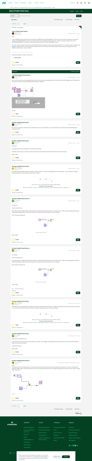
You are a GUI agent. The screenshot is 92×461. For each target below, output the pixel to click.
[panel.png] (28, 102)
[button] (13, 62)
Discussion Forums (24, 7)
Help (81, 11)
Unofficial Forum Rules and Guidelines (46, 186)
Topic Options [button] (14, 19)
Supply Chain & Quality (59, 437)
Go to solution (20, 27)
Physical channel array (19, 288)
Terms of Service (42, 435)
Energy (25, 437)
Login (77, 11)
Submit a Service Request (75, 437)
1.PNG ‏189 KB (17, 57)
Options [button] (78, 33)
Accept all (66, 456)
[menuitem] (11, 3)
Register (72, 11)
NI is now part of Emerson (59, 427)
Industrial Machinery (28, 439)
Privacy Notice (37, 456)
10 (15, 400)
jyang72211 (78, 71)
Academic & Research (29, 427)
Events (55, 440)
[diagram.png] (23, 92)
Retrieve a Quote (42, 432)
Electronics (26, 434)
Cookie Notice (45, 456)
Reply (78, 62)
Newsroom (56, 435)
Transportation (27, 447)
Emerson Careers (58, 432)
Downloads (71, 427)
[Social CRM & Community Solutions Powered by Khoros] (78, 413)
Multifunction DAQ (47, 7)
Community (16, 7)
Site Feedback (72, 440)
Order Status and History (44, 430)
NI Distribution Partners (44, 427)
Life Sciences (27, 442)
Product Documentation (74, 430)
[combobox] (47, 16)
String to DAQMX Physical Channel (20, 31)
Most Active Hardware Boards (35, 7)
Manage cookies (57, 456)
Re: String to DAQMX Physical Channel (21, 75)
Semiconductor (27, 444)
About (55, 430)
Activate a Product (73, 435)
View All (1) (14, 290)
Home (11, 7)
